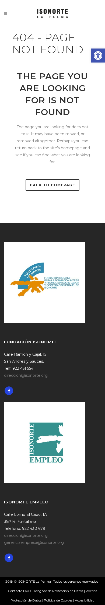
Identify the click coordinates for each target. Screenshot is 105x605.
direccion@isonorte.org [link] (26, 375)
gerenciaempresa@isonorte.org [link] (34, 542)
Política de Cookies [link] (58, 600)
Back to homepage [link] (52, 185)
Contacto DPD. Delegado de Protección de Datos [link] (45, 591)
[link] (98, 56)
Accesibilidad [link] (84, 600)
